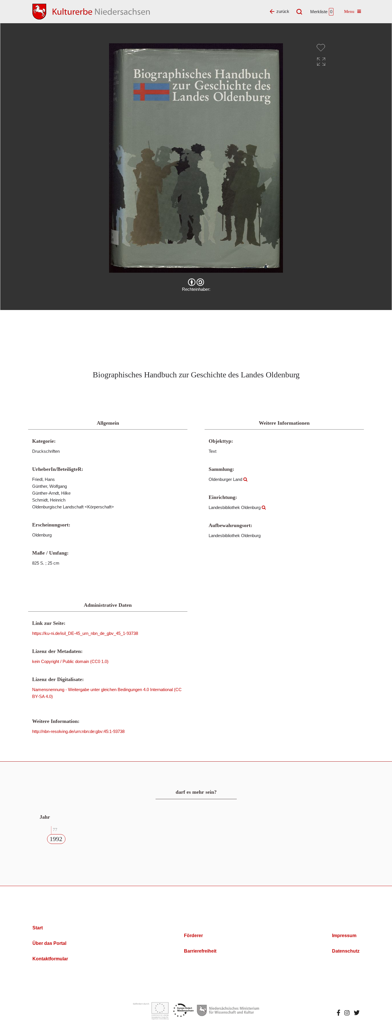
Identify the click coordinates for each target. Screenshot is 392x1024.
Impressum (344, 935)
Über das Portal (49, 943)
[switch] (321, 47)
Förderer (193, 935)
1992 (56, 838)
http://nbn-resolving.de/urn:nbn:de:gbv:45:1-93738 (78, 731)
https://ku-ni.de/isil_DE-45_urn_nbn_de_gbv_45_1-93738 (85, 633)
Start (37, 927)
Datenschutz (346, 951)
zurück (282, 11)
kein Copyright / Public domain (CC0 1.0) (70, 661)
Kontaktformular (50, 958)
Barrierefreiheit (200, 951)
